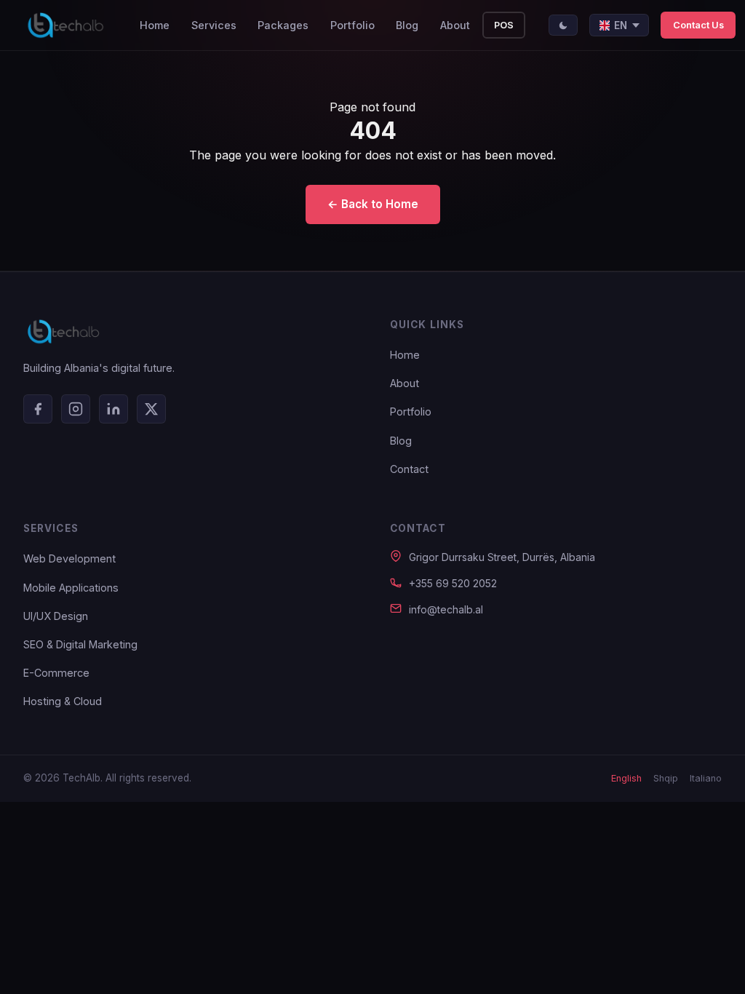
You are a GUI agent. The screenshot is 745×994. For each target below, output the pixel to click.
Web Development (69, 558)
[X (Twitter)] (151, 409)
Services (213, 25)
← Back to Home (372, 204)
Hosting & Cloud (62, 701)
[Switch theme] (563, 25)
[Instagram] (75, 409)
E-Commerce (56, 673)
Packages (283, 25)
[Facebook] (37, 409)
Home (155, 25)
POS (504, 25)
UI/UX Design (55, 616)
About (455, 25)
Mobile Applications (71, 587)
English (626, 778)
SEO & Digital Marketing (80, 644)
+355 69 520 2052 (453, 583)
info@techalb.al (446, 609)
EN (620, 25)
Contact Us (698, 25)
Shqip (665, 778)
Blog (407, 25)
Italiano (706, 778)
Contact (409, 469)
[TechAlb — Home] (65, 25)
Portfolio (352, 25)
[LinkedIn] (113, 409)
